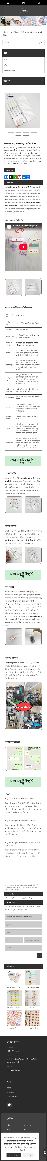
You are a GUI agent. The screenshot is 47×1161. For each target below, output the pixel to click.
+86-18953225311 (14, 1051)
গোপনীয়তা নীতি (22, 1150)
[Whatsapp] (9, 1105)
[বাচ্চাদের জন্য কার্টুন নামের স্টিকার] (14, 977)
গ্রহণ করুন (28, 1155)
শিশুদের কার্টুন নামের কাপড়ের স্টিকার (15, 1007)
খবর (25, 1129)
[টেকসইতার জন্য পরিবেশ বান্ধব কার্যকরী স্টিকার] (22, 110)
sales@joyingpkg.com (15, 1070)
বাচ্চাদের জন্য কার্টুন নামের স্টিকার (15, 987)
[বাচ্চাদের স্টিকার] (14, 1018)
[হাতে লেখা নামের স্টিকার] (32, 977)
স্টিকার (16, 32)
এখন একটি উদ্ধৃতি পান (21, 461)
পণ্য (10, 32)
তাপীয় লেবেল (7, 65)
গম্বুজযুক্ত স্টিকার (33, 1028)
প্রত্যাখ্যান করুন (13, 1155)
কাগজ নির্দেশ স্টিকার (9, 70)
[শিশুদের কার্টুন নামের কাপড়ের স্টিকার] (14, 997)
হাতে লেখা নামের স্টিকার (32, 987)
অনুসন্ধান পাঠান (9, 170)
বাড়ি (8, 1125)
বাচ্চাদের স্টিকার (14, 1028)
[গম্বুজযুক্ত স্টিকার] (32, 1018)
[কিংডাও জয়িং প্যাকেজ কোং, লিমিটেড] (24, 10)
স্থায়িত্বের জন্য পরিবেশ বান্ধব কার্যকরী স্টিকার (21, 187)
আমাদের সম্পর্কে (28, 1125)
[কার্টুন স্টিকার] (32, 997)
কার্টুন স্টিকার (32, 1007)
